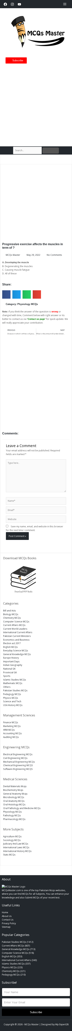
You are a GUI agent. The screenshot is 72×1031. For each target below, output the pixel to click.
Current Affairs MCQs (14, 625)
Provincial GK (10, 672)
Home (5, 912)
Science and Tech (12, 701)
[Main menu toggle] (64, 4)
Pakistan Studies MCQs (15, 690)
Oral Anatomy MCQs (14, 800)
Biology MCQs (10, 614)
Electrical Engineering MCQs (17, 754)
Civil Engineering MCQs (15, 757)
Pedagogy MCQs (12, 694)
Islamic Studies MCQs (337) (16, 963)
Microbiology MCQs (13, 797)
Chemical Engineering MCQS (18, 765)
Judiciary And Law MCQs (15, 843)
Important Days (11, 661)
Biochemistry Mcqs (13, 789)
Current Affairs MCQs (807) (16, 945)
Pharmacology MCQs (14, 819)
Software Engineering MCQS (18, 768)
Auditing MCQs (11, 736)
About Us (7, 916)
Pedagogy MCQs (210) (14, 974)
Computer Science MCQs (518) (18, 952)
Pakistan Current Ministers (17, 635)
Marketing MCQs (12, 726)
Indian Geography (12, 664)
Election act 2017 (12, 643)
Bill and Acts (9, 610)
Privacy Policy (9, 923)
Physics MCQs (10, 697)
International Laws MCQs (16, 847)
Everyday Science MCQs (15, 650)
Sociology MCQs (12, 840)
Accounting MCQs (12, 733)
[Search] (50, 150)
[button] (6, 294)
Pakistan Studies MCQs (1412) (17, 941)
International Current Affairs (17, 632)
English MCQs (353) (12, 956)
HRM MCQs (9, 729)
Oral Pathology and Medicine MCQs (22, 808)
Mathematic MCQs (12, 683)
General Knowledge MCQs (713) (18, 949)
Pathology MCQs (12, 815)
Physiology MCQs (27, 304)
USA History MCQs (13, 705)
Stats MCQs (9, 854)
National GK (9, 668)
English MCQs (10, 646)
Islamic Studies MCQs (14, 679)
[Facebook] (5, 4)
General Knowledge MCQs (17, 654)
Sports (6, 675)
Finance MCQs (10, 722)
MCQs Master (31, 1024)
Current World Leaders (15, 628)
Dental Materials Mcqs (15, 786)
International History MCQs (17, 851)
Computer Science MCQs (16, 621)
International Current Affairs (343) (19, 960)
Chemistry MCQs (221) (13, 971)
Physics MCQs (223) (12, 967)
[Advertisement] (36, 103)
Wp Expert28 (61, 1024)
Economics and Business (16, 639)
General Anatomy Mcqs (15, 793)
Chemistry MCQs (12, 617)
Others (7, 686)
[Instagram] (12, 4)
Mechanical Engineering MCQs (19, 761)
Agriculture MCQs (12, 836)
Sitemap (6, 926)
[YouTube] (19, 4)
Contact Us (7, 919)
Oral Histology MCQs (14, 804)
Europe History (11, 657)
